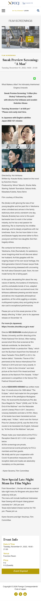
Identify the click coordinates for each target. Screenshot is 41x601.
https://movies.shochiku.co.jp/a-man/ (18, 327)
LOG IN (26, 10)
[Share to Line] (34, 78)
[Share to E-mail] (38, 78)
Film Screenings (9, 55)
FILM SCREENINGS (20, 20)
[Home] (14, 3)
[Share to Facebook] (28, 78)
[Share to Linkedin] (31, 78)
